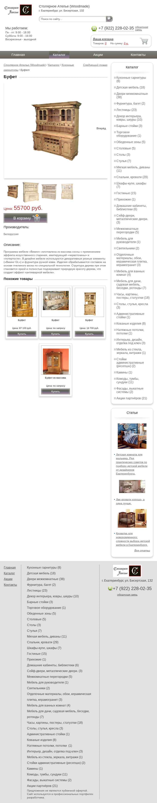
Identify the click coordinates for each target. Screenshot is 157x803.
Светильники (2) (127, 248)
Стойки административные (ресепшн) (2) (130, 363)
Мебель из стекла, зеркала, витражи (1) (131, 351)
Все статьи (142, 550)
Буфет (22, 320)
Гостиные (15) (126, 193)
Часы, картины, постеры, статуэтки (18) (133, 296)
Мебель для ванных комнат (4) (130, 273)
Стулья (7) (123, 161)
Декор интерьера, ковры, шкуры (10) (129, 118)
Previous (11, 189)
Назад (10, 128)
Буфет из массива (55, 378)
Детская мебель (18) (130, 87)
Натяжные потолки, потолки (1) (130, 331)
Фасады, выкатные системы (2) (129, 390)
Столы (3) (123, 154)
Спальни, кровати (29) (132, 177)
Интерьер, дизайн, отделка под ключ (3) (130, 341)
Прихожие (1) (125, 199)
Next (103, 189)
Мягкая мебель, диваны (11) (47, 636)
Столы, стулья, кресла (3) (45, 728)
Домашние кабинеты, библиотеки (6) (131, 207)
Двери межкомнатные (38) (46, 579)
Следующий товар (95, 64)
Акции (98, 55)
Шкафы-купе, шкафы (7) (44, 648)
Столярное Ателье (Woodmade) (25, 64)
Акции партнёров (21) (131, 398)
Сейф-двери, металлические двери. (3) (132, 219)
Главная (18, 55)
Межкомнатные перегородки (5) (127, 230)
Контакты (138, 55)
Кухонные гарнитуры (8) (44, 567)
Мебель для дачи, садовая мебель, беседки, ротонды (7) (131, 284)
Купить (22, 333)
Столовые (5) (125, 148)
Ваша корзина (103, 39)
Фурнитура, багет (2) (130, 103)
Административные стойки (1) (48, 734)
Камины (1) (124, 372)
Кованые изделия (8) (131, 323)
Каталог (59, 55)
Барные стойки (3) (129, 126)
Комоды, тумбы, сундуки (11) (127, 380)
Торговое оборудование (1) (128, 134)
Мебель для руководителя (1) (128, 240)
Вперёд (101, 128)
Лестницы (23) (126, 109)
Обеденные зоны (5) (130, 142)
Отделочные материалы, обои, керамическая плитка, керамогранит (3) (131, 260)
